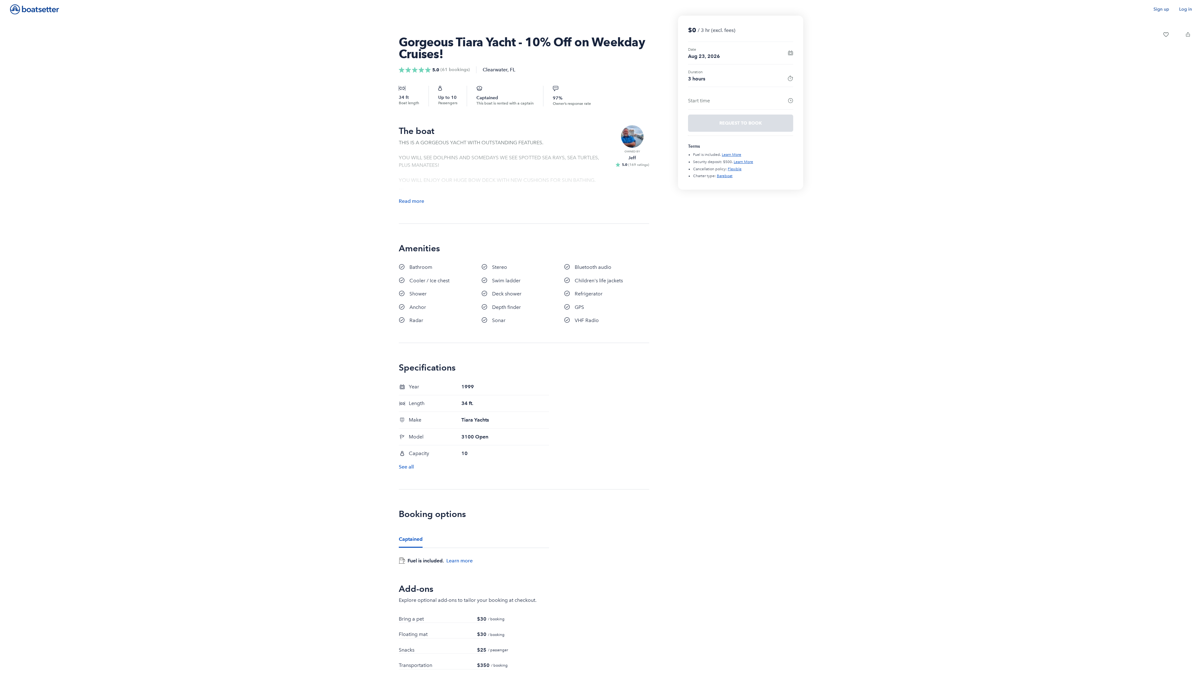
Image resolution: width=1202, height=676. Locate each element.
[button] (1166, 34)
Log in (1185, 9)
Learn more (459, 560)
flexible (735, 169)
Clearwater (495, 70)
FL (512, 70)
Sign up (1161, 9)
